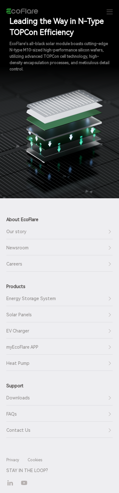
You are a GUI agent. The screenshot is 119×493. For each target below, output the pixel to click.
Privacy (12, 460)
